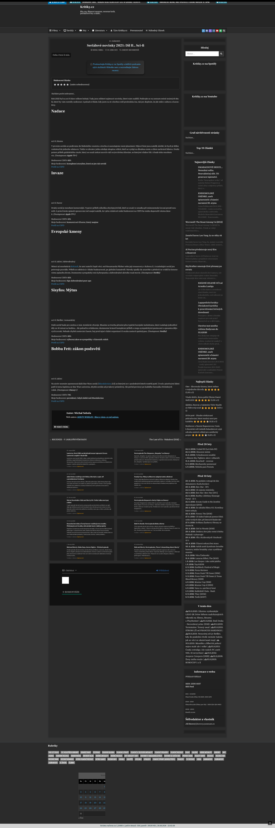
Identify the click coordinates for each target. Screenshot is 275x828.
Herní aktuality (206, 752)
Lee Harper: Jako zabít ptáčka (207, 561)
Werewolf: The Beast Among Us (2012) (204, 222)
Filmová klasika (108, 752)
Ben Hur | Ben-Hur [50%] (207, 493)
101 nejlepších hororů (69, 752)
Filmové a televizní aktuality (141, 752)
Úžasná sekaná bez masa (207, 543)
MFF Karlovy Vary (131, 755)
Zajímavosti (116, 41)
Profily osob (187, 755)
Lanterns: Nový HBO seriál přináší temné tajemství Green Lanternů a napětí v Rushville (87, 454)
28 (100, 808)
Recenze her (220, 755)
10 (81, 797)
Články (71, 762)
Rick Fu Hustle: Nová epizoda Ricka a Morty (149, 524)
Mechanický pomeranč (205, 464)
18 (86, 803)
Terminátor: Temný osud (197, 627)
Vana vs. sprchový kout (205, 588)
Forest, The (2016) (204, 514)
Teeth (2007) (200, 597)
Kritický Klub (88, 755)
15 (104, 797)
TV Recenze (190, 759)
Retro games (100, 759)
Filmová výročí (122, 752)
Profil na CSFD (57, 167)
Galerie (195, 752)
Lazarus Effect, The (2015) (207, 558)
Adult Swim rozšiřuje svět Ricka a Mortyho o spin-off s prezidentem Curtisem (85, 478)
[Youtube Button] (217, 30)
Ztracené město (203, 452)
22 (104, 803)
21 (100, 803)
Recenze (210, 755)
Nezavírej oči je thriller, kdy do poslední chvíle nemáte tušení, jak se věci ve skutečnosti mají (203, 637)
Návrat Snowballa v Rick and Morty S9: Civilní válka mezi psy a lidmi (88, 501)
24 (81, 808)
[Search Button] (224, 30)
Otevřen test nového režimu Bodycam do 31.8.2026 (208, 329)
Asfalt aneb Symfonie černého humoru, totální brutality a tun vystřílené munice (204, 549)
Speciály (138, 759)
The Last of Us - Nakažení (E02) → (165, 439)
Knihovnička (76, 755)
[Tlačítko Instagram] (213, 30)
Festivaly (96, 752)
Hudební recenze (62, 755)
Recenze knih (53, 759)
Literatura (100, 30)
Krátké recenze (116, 755)
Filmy (55, 30)
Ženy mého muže (194, 659)
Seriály (70, 30)
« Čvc (80, 818)
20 (95, 803)
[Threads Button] (210, 30)
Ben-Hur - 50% (202, 487)
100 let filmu (54, 752)
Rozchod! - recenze (204, 461)
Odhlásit (197, 677)
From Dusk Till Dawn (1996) (207, 573)
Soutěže (130, 759)
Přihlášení (164, 570)
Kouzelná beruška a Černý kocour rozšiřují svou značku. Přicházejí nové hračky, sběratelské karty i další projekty (86, 525)
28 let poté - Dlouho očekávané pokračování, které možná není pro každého (201, 418)
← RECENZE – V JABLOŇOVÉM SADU (68, 439)
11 (85, 797)
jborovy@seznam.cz (205, 724)
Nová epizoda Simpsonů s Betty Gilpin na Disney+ (151, 500)
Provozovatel (136, 30)
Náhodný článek (156, 30)
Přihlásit (189, 677)
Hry (84, 30)
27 (95, 808)
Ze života (63, 762)
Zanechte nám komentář (130, 50)
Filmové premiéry (161, 752)
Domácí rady (86, 752)
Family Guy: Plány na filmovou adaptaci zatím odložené (153, 477)
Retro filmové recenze (84, 759)
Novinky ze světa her (172, 755)
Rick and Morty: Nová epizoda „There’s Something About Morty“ (156, 547)
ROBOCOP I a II (193, 662)
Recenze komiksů (67, 759)
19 (90, 803)
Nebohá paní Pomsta (204, 467)
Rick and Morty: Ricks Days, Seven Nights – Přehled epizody (88, 547)
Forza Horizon (201, 570)
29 (104, 808)
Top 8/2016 (199, 564)
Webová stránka (62, 427)
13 (95, 797)
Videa (199, 759)
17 (81, 803)
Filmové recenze (177, 752)
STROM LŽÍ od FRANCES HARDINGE (203, 630)
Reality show (200, 755)
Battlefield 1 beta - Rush (205, 591)
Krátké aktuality (102, 755)
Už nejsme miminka (205, 490)
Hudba (51, 755)
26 (90, 808)
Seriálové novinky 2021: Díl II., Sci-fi (115, 45)
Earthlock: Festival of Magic (207, 567)
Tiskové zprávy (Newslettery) (164, 759)
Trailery (180, 759)
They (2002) (200, 594)
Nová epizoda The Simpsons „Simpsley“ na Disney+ (152, 453)
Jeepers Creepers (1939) (197, 656)
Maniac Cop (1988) (203, 582)
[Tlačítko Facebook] (206, 30)
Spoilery (147, 759)
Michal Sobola (98, 50)
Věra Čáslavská (202, 555)
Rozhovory (112, 759)
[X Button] (203, 30)
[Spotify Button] (220, 30)
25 (86, 808)
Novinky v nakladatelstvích (151, 755)
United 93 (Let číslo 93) (206, 449)
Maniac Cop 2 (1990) (204, 585)
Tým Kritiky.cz (120, 30)
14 (100, 797)
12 (90, 797)
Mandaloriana (105, 384)
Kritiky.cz (87, 7)
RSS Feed (189, 687)
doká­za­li (74, 266)
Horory (217, 752)
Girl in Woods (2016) (205, 529)
